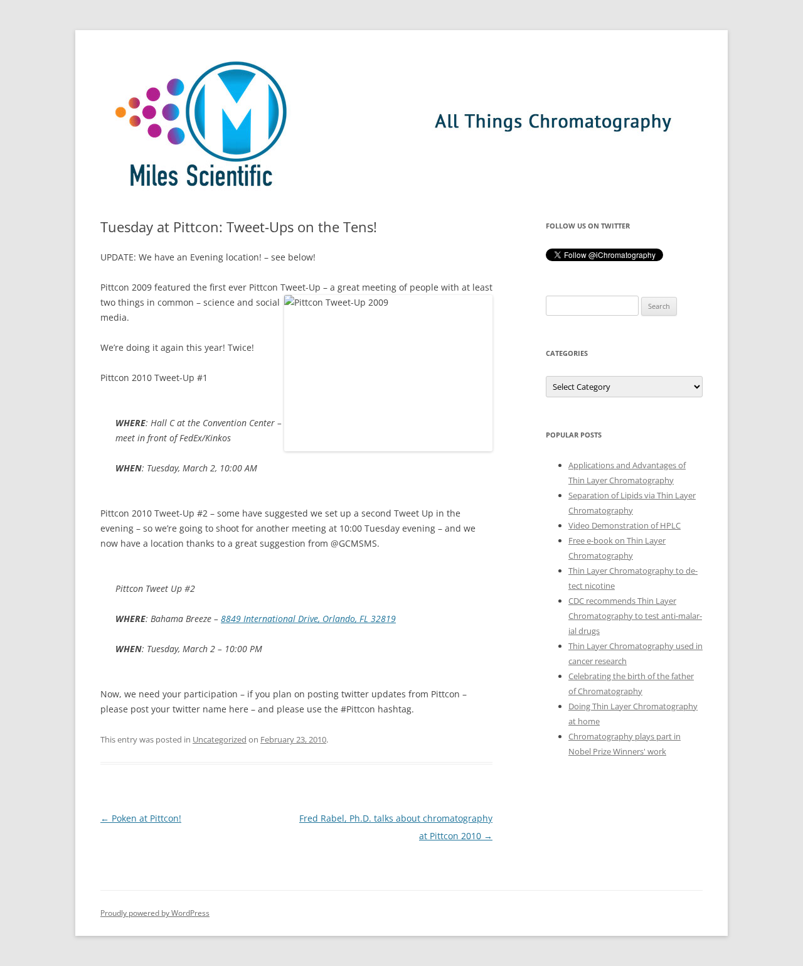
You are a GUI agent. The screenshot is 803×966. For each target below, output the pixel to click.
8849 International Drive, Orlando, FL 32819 (308, 619)
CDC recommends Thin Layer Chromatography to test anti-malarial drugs (635, 615)
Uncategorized (220, 739)
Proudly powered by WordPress (155, 913)
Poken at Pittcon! (140, 818)
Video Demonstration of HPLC (624, 525)
